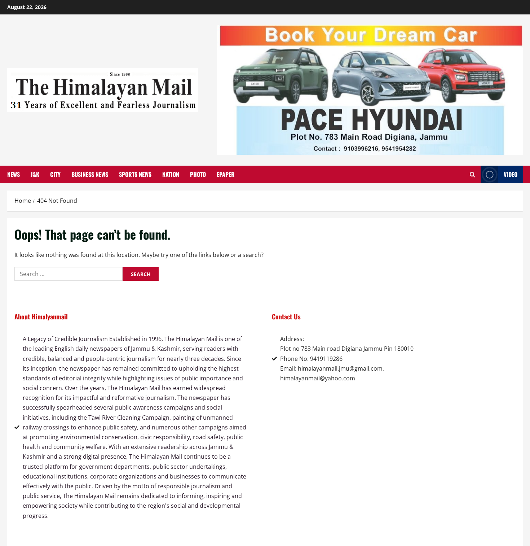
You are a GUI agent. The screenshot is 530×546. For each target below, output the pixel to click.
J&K (35, 174)
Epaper (226, 174)
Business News (89, 174)
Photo (198, 174)
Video (510, 174)
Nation (170, 174)
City (55, 174)
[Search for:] (68, 274)
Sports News (135, 174)
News (13, 174)
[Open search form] (472, 175)
